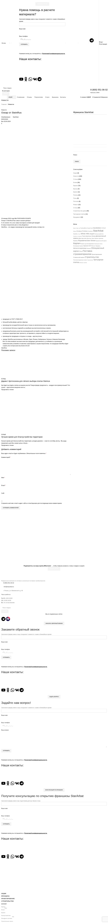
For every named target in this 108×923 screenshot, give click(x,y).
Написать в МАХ (94, 92)
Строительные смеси (7, 921)
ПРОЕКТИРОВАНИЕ (8, 898)
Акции (10, 97)
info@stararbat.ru (27, 71)
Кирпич (3, 906)
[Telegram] (39, 79)
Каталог (4, 904)
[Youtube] (21, 79)
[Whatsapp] (30, 79)
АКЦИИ (3, 893)
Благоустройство (6, 915)
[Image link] (10, 577)
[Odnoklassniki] (26, 79)
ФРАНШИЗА (5, 896)
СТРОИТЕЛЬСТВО (7, 901)
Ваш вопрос (5, 730)
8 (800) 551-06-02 (27, 67)
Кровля (3, 912)
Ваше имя (22, 29)
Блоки (4, 909)
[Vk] (35, 79)
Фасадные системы (7, 918)
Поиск (77, 161)
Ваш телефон (23, 36)
